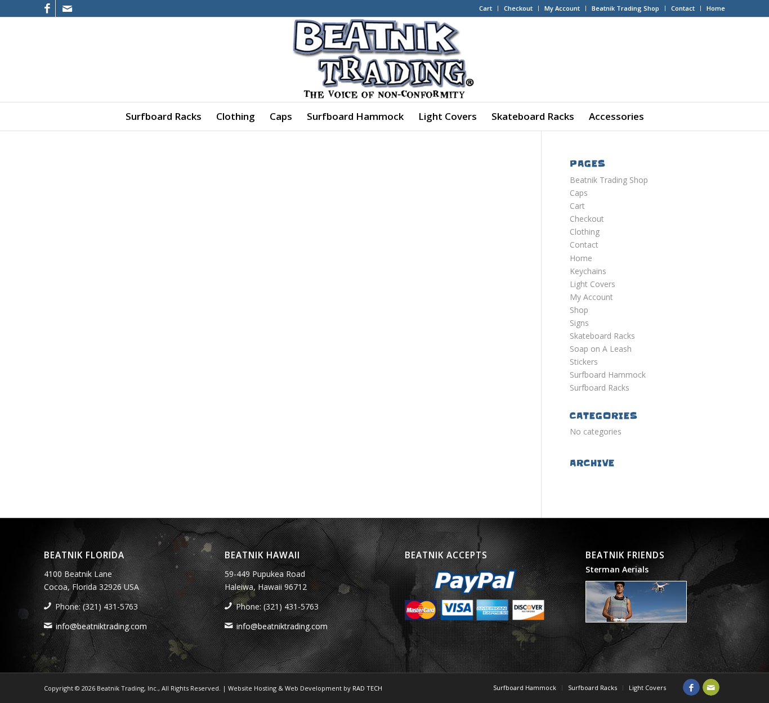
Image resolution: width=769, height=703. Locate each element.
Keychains (588, 271)
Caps (579, 192)
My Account (562, 8)
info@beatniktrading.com (101, 626)
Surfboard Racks (599, 387)
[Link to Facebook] (47, 8)
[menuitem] (485, 8)
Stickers (584, 361)
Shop (579, 310)
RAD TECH (367, 688)
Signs (579, 322)
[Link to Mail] (67, 8)
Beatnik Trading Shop (625, 8)
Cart (485, 8)
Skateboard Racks (602, 335)
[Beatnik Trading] (384, 59)
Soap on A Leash (601, 348)
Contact (683, 8)
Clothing (585, 231)
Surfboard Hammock (608, 374)
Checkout (518, 8)
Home (716, 8)
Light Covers (592, 284)
